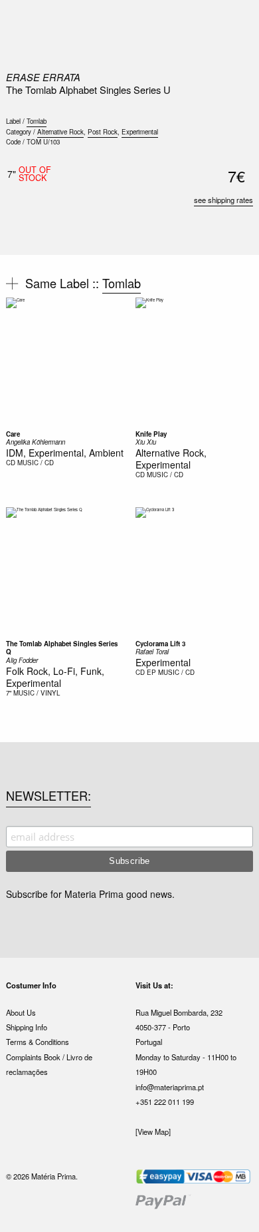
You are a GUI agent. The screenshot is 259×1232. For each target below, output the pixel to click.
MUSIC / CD (35, 462)
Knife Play (151, 434)
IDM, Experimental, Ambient (65, 452)
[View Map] (153, 1131)
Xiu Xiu (145, 442)
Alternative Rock (60, 131)
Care (13, 434)
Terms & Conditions (37, 1041)
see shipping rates (223, 199)
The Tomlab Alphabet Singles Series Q (62, 648)
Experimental (140, 131)
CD (10, 462)
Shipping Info (26, 1027)
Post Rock (103, 131)
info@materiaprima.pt (169, 1087)
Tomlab (36, 121)
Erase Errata (43, 77)
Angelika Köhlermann (35, 442)
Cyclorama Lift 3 (160, 643)
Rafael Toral (152, 651)
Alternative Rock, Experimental (171, 458)
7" (8, 693)
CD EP (145, 672)
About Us (21, 1012)
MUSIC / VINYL (36, 693)
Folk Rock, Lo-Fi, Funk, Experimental (55, 677)
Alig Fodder (22, 660)
